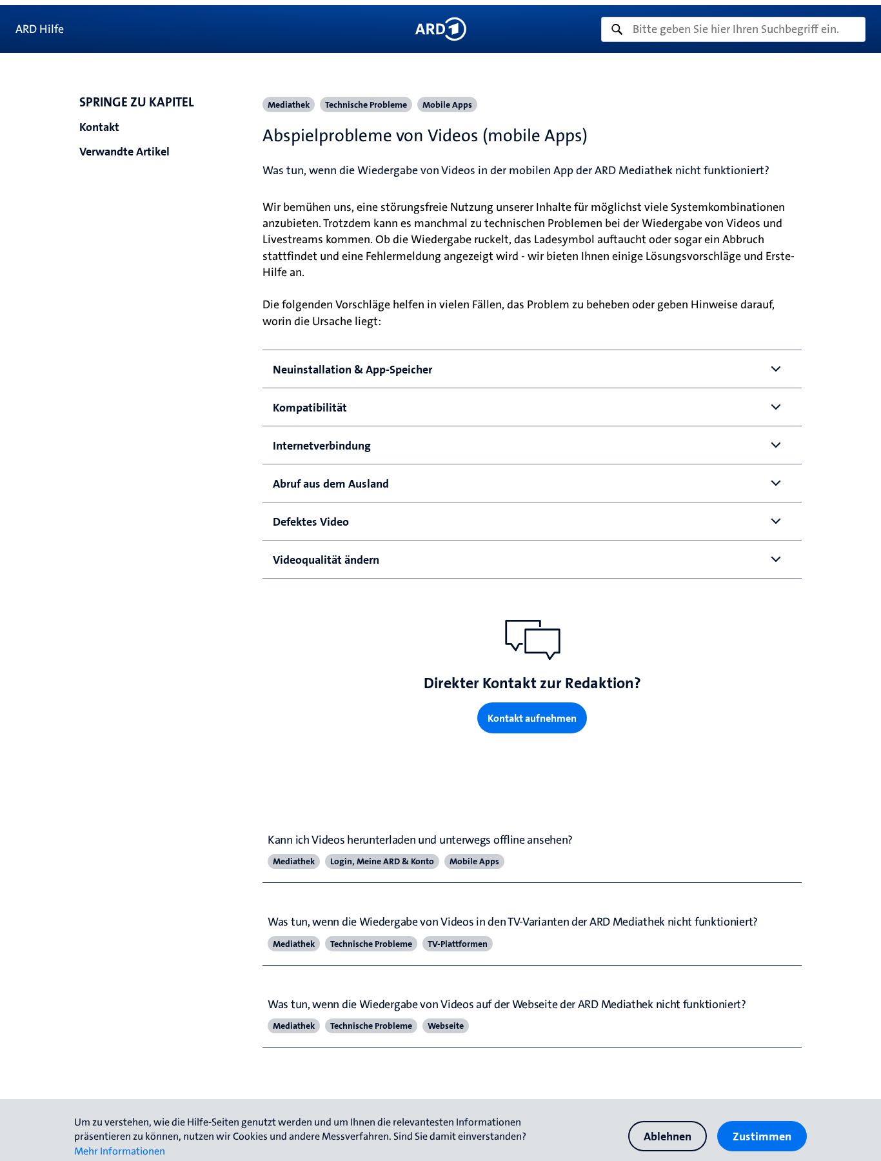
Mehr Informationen (119, 1150)
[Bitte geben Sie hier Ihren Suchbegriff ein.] (733, 29)
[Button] (440, 29)
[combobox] (733, 29)
